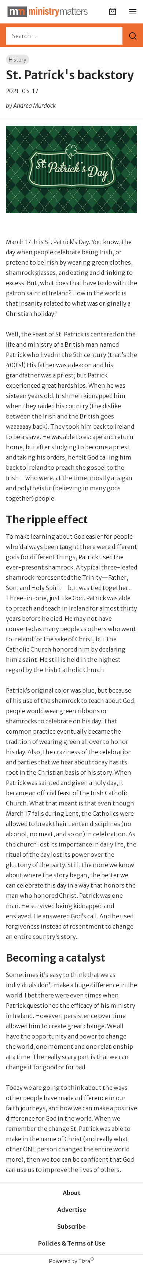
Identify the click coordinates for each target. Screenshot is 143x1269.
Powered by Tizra (71, 1261)
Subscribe (71, 1226)
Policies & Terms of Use (71, 1243)
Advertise (71, 1209)
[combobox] (64, 36)
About (72, 1192)
